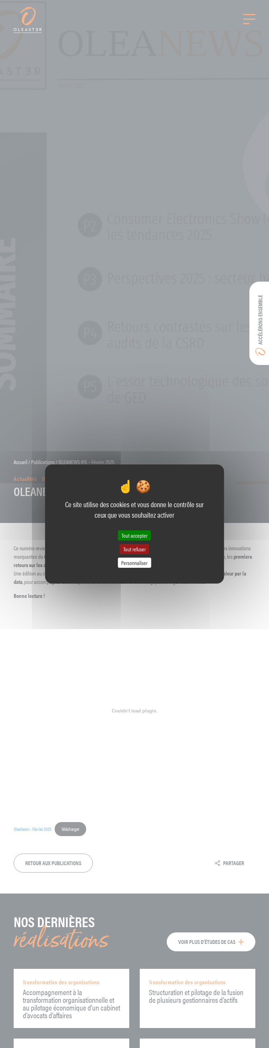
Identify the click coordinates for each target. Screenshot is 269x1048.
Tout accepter (134, 535)
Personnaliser (134, 563)
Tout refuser (134, 549)
